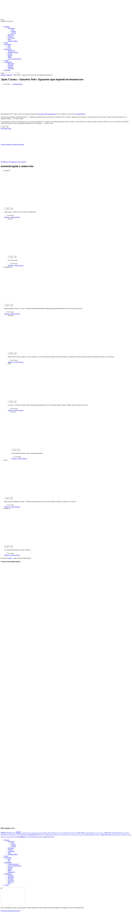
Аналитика (11, 38)
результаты (40, 836)
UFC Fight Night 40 (79, 114)
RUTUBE (11, 68)
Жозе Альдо (122, 832)
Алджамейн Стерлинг (26, 832)
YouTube (10, 65)
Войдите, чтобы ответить (12, 217)
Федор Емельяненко (88, 834)
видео (22, 836)
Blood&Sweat (10, 832)
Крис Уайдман (42, 834)
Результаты (11, 28)
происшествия (33, 836)
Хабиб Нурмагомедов (106, 834)
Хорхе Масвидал (124, 834)
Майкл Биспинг (49, 834)
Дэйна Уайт (107, 833)
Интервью (11, 34)
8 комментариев (17, 84)
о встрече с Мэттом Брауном (46, 114)
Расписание (7, 44)
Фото (9, 39)
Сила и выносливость (14, 59)
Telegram (10, 67)
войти (10, 558)
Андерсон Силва (52, 832)
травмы (45, 836)
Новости (7, 26)
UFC (12, 30)
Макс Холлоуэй (63, 834)
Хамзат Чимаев (117, 834)
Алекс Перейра (34, 832)
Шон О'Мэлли (14, 836)
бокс (18, 837)
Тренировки (8, 49)
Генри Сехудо (59, 832)
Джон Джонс (81, 832)
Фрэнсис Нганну (96, 834)
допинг (27, 836)
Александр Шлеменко (42, 832)
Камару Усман (16, 834)
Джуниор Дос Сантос (99, 832)
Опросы (10, 36)
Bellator (13, 31)
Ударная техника (13, 52)
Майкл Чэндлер (56, 834)
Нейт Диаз (69, 834)
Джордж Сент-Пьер (89, 832)
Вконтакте (11, 63)
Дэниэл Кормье (116, 832)
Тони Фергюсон (79, 834)
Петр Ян (74, 834)
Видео (6, 42)
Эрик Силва (7, 128)
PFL (9, 46)
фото (53, 836)
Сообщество (8, 62)
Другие (13, 33)
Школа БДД (11, 50)
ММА (9, 57)
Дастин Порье (65, 832)
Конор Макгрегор (33, 834)
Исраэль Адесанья (9, 834)
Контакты (7, 70)
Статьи (6, 60)
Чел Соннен (7, 836)
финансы (50, 836)
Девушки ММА (12, 41)
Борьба (10, 55)
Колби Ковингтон (24, 834)
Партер (10, 54)
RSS (9, 883)
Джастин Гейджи (72, 832)
